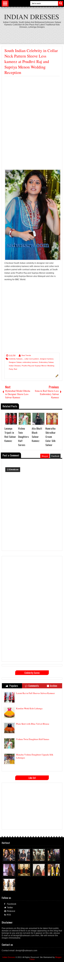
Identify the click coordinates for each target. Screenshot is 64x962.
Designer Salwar (15, 362)
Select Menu (5, 3)
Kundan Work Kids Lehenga (29, 708)
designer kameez (46, 359)
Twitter (10, 907)
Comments (33, 685)
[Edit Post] (56, 376)
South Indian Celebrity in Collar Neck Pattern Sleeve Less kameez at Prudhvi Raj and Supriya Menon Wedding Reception (31, 61)
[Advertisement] (33, 102)
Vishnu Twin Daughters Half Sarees (32, 739)
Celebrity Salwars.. (16, 359)
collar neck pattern (31, 359)
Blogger (45, 456)
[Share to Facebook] (7, 858)
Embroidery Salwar (46, 362)
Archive (53, 685)
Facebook (55, 456)
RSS (9, 915)
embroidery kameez (30, 362)
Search (60, 3)
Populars (13, 685)
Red (15, 369)
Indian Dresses (31, 16)
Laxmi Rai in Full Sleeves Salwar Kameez (35, 693)
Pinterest (11, 911)
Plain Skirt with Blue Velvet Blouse (32, 723)
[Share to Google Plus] (13, 858)
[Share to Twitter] (10, 858)
